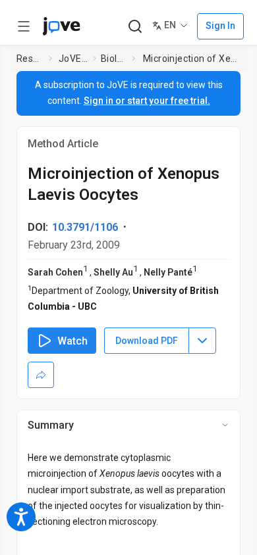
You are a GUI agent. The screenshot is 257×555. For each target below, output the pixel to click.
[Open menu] (23, 26)
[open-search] (134, 26)
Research (29, 58)
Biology (114, 58)
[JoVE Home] (61, 26)
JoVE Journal (73, 58)
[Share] (41, 375)
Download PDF (146, 340)
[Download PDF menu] (202, 340)
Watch (72, 341)
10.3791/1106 (85, 227)
